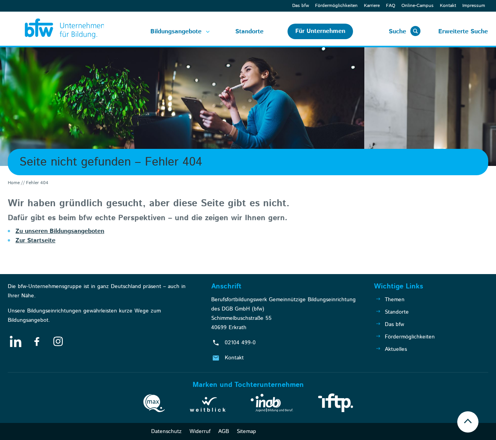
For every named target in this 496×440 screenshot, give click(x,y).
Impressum (473, 5)
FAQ (390, 5)
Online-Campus (417, 5)
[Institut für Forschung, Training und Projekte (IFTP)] (335, 404)
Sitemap (246, 431)
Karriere (372, 5)
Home (14, 182)
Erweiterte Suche (463, 31)
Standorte (249, 31)
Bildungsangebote (176, 31)
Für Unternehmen (320, 31)
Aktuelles (396, 349)
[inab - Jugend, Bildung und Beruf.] (272, 404)
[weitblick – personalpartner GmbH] (208, 406)
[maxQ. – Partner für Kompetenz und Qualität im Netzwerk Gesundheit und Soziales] (154, 404)
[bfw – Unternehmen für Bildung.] (56, 29)
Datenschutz (166, 431)
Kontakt (448, 5)
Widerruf (199, 431)
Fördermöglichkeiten (336, 5)
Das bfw (300, 5)
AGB (223, 431)
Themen (395, 300)
